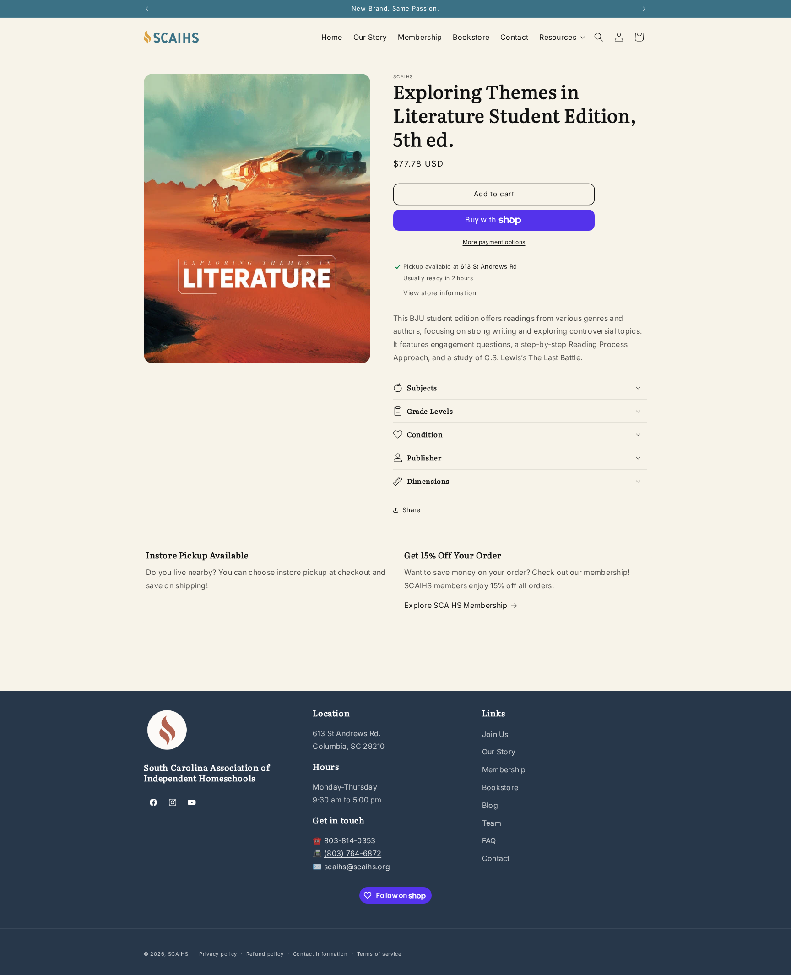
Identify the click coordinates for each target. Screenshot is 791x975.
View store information (439, 293)
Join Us (495, 734)
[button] (561, 37)
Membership (504, 769)
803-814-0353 (350, 840)
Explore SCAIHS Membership (456, 605)
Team (491, 823)
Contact (496, 858)
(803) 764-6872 (352, 853)
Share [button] (411, 510)
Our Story (499, 751)
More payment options (494, 241)
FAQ (489, 840)
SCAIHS (178, 954)
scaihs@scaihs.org (357, 866)
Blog (490, 805)
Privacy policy (218, 954)
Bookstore (500, 787)
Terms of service (379, 954)
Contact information (320, 954)
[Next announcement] (644, 8)
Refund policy (265, 954)
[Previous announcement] (147, 8)
